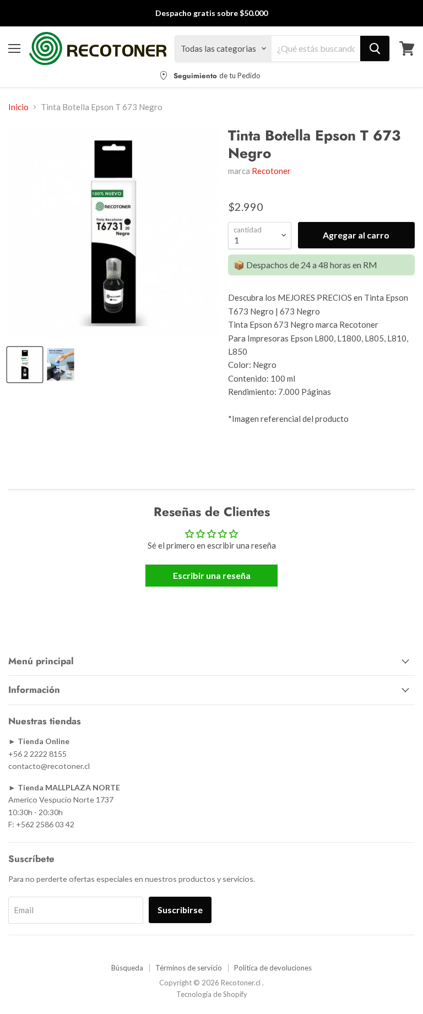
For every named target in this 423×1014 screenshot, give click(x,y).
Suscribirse (180, 909)
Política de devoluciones (273, 967)
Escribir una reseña (212, 575)
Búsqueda (127, 967)
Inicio (18, 107)
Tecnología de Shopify (211, 994)
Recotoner (271, 171)
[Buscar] (374, 48)
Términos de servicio (188, 967)
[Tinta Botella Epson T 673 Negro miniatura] (60, 364)
